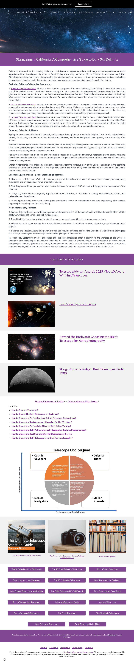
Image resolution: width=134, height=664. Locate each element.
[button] (131, 12)
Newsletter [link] (55, 12)
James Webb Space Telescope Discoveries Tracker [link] (31, 12)
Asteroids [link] (68, 12)
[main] (67, 59)
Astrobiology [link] (84, 12)
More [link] (120, 12)
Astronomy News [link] (104, 12)
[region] (67, 4)
